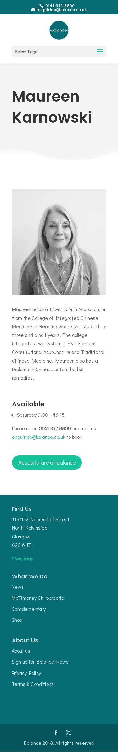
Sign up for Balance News (40, 661)
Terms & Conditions (33, 684)
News (18, 586)
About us (21, 650)
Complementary (29, 608)
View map (22, 558)
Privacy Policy (26, 673)
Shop (17, 619)
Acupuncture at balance (47, 462)
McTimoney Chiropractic (38, 597)
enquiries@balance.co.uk (38, 436)
